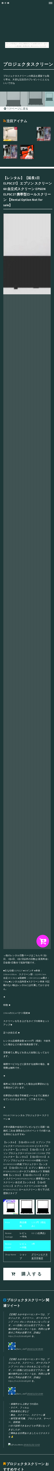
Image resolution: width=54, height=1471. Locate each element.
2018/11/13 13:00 (35, 1393)
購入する (29, 1273)
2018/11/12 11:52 (32, 1444)
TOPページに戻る (17, 108)
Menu (49, 3)
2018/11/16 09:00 (35, 1349)
